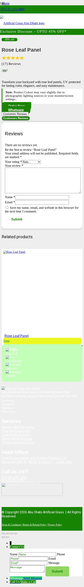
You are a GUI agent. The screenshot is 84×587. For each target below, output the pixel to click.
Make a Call (28, 582)
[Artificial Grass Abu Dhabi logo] (22, 23)
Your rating (13, 161)
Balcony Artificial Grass (18, 427)
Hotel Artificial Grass (16, 431)
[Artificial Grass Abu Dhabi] (21, 388)
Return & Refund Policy (34, 524)
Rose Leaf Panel (16, 336)
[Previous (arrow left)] (3, 537)
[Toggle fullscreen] (7, 533)
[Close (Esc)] (15, 533)
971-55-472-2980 (14, 477)
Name (10, 197)
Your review (14, 165)
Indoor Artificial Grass (17, 439)
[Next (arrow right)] (7, 537)
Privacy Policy (55, 524)
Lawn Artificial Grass (16, 435)
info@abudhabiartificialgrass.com (21, 482)
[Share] (11, 533)
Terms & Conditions (11, 524)
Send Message (32, 578)
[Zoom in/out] (3, 533)
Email (10, 202)
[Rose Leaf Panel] (14, 251)
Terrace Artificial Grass (18, 443)
